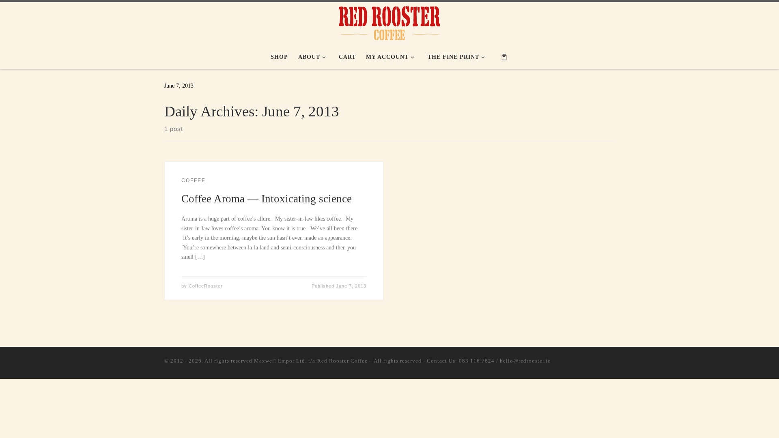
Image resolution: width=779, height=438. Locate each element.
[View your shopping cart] (504, 56)
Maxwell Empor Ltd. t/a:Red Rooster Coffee (311, 361)
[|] (389, 21)
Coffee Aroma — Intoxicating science (266, 199)
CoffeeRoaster (206, 285)
